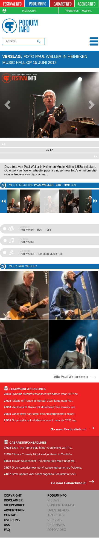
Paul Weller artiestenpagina (35, 170)
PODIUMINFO (57, 495)
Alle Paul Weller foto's (71, 376)
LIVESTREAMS (58, 510)
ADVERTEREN (14, 510)
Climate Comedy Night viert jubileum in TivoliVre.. (38, 454)
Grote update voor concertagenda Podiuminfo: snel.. (40, 474)
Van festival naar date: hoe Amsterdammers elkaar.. (40, 414)
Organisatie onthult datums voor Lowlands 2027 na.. (40, 420)
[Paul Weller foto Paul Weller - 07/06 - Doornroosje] (73, 368)
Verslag (11, 56)
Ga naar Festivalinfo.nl (68, 429)
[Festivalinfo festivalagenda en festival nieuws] (12, 3)
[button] (7, 105)
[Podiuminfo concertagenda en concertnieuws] (37, 3)
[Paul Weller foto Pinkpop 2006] (24, 368)
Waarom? (87, 10)
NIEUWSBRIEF (14, 505)
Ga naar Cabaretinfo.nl (68, 483)
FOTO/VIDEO (56, 530)
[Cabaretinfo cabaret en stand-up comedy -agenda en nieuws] (62, 3)
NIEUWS (53, 500)
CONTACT (11, 515)
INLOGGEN (29, 10)
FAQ (7, 530)
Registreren (72, 10)
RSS (7, 525)
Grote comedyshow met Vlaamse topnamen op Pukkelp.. (43, 467)
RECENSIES (56, 525)
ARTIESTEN (55, 515)
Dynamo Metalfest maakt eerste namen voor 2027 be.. (41, 394)
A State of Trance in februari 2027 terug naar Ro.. (38, 400)
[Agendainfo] (87, 3)
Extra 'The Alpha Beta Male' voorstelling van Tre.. (38, 447)
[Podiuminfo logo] (21, 26)
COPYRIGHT (13, 495)
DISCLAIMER (13, 500)
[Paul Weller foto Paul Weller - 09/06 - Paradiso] (73, 318)
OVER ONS (12, 520)
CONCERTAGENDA (60, 505)
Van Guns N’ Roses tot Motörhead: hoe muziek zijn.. (40, 407)
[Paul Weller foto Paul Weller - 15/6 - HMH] (24, 318)
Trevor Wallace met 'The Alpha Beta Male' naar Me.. (40, 461)
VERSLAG (54, 520)
